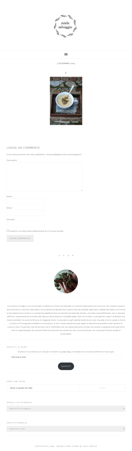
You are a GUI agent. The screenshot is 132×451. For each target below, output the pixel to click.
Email (10, 208)
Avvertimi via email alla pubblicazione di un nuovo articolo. (36, 231)
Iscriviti (66, 366)
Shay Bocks (90, 446)
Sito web (10, 219)
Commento (12, 160)
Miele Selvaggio (66, 26)
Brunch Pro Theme (68, 446)
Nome (10, 196)
